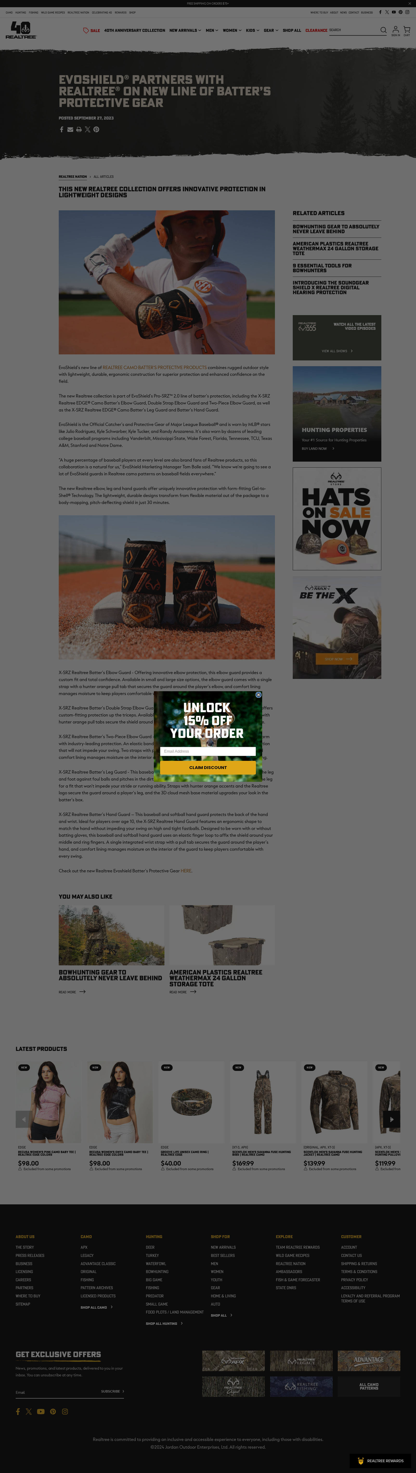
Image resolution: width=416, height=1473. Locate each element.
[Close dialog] (258, 694)
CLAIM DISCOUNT (208, 767)
